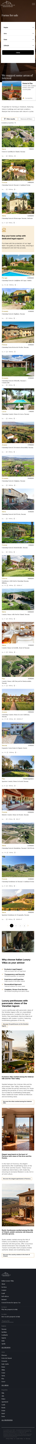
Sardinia (4, 1332)
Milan (3, 1370)
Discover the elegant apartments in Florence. (17, 1178)
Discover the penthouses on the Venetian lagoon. (15, 1025)
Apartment (4, 1402)
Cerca (18, 52)
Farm (3, 1416)
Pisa (2, 1378)
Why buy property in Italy (9, 1309)
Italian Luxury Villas (7, 1281)
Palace (3, 1399)
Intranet (4, 1299)
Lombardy (4, 1335)
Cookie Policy (19, 1438)
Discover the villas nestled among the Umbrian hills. (17, 1102)
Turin (3, 1376)
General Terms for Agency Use (10, 1302)
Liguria (3, 1338)
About (3, 1284)
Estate (3, 1410)
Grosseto (4, 1361)
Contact (3, 1290)
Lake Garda (5, 1364)
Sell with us (5, 1296)
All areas (4, 1385)
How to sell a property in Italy (10, 1317)
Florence (4, 1355)
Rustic (3, 1407)
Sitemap (28, 1438)
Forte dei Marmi (6, 1358)
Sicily (3, 1341)
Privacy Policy (9, 1438)
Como (3, 1373)
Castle (3, 1405)
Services (4, 1287)
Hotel (3, 1413)
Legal (3, 1293)
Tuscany (4, 1329)
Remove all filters (26, 119)
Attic (2, 1396)
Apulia (3, 1344)
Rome (3, 1367)
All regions (5, 1347)
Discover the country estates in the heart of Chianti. (16, 1255)
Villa (2, 1393)
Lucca (3, 1381)
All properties (7, 1420)
